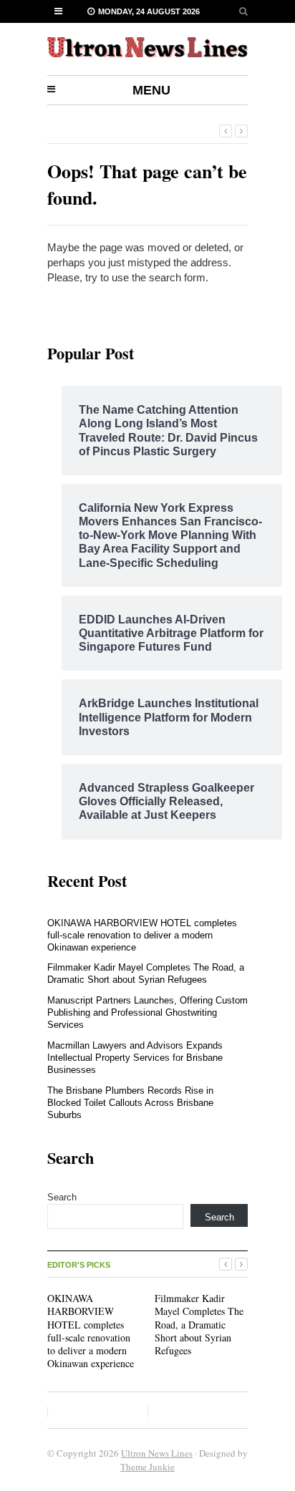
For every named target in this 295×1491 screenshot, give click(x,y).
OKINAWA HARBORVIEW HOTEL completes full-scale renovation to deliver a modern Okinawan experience (142, 935)
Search (62, 1197)
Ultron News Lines (157, 1453)
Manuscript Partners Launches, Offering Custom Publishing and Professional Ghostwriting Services (147, 1012)
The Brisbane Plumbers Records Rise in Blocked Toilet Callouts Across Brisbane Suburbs (130, 1102)
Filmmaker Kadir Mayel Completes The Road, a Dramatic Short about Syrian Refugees (145, 973)
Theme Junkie (147, 1466)
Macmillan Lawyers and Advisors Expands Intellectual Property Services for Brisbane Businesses (135, 1057)
